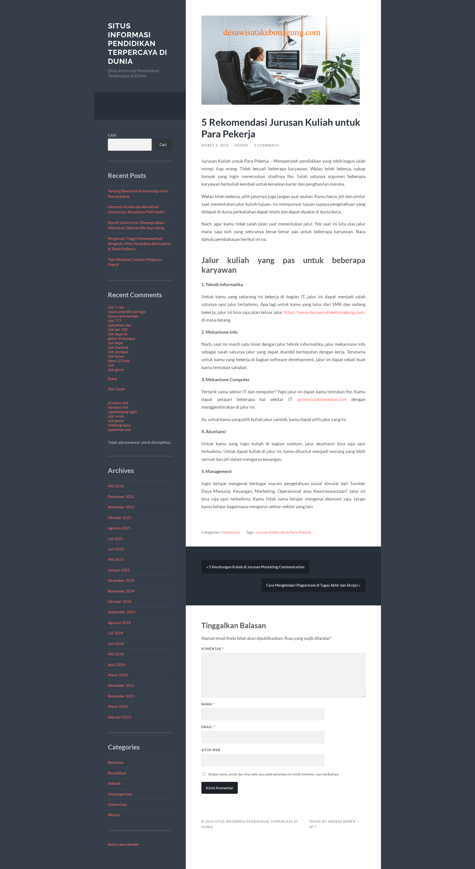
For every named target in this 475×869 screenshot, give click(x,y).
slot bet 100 (118, 329)
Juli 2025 (115, 538)
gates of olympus (121, 338)
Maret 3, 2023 (215, 145)
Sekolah (114, 783)
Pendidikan (117, 773)
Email (208, 727)
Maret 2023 (118, 706)
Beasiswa (115, 762)
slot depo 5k (118, 334)
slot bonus (116, 356)
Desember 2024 (121, 580)
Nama (208, 704)
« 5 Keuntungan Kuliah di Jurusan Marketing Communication (255, 567)
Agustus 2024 (119, 622)
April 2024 (116, 664)
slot (111, 365)
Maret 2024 (118, 675)
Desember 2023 (121, 685)
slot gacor (116, 369)
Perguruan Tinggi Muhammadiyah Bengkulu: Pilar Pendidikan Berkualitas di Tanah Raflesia (139, 243)
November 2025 (121, 507)
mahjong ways (119, 425)
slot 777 (114, 320)
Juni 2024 (116, 643)
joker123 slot (119, 360)
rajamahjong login (122, 411)
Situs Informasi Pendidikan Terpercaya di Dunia (137, 44)
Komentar (212, 649)
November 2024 (121, 591)
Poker (113, 378)
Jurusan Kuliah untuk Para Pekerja (283, 532)
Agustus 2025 (119, 528)
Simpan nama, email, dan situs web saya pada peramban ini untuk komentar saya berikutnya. (273, 774)
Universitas (117, 804)
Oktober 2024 (119, 601)
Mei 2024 (116, 654)
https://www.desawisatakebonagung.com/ (324, 312)
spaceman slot (119, 325)
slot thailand (118, 347)
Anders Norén (342, 821)
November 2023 (121, 696)
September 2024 (121, 612)
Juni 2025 (116, 549)
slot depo (115, 343)
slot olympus (118, 351)
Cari (112, 135)
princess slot (118, 402)
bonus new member (123, 316)
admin (241, 145)
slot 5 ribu (116, 307)
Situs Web (210, 750)
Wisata (114, 815)
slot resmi (116, 416)
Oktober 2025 (119, 517)
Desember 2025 (121, 496)
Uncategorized (120, 794)
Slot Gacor (116, 389)
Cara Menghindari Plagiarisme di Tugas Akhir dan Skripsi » (313, 585)
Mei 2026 (116, 486)
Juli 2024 (115, 633)
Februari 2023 (119, 717)
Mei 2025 (116, 559)
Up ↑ (313, 827)
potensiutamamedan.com (322, 399)
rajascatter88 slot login (127, 311)
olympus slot (118, 407)
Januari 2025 (119, 570)
